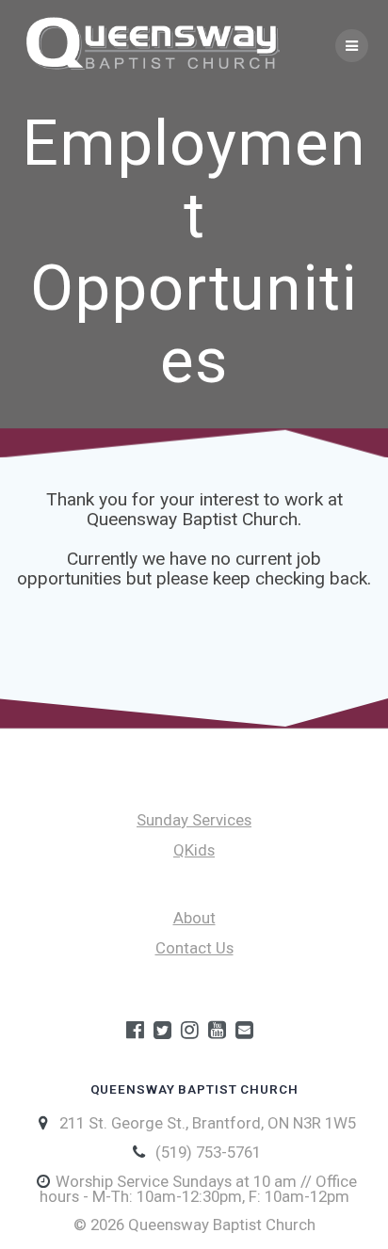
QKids (194, 850)
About (194, 917)
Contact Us (194, 947)
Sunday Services (194, 819)
